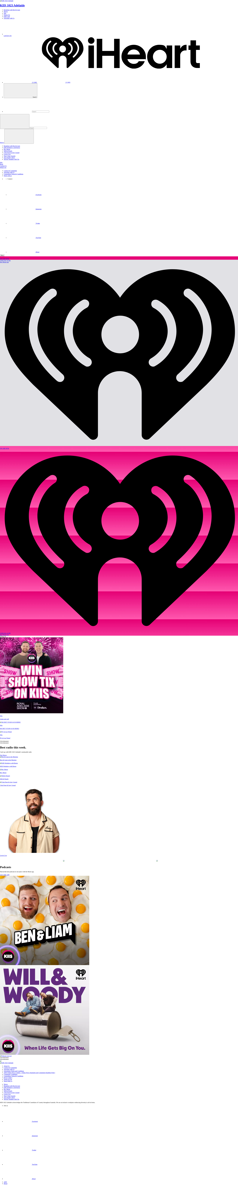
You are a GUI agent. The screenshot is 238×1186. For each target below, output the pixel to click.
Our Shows (3, 755)
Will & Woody (8, 151)
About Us (6, 1066)
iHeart (5, 1183)
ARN (5, 1182)
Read (1, 164)
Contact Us (3, 166)
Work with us (8, 176)
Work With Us (8, 1081)
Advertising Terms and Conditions (14, 1071)
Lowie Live (7, 154)
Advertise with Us (9, 18)
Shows (6, 11)
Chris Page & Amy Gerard (11, 152)
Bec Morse (7, 149)
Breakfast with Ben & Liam (12, 10)
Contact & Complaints (10, 171)
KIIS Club (7, 16)
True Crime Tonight (9, 156)
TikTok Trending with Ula (11, 159)
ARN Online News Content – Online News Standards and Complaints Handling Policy (29, 1072)
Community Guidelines (10, 1074)
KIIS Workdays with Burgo (12, 147)
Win (5, 13)
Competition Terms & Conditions (13, 174)
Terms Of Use (8, 1079)
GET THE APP (4, 875)
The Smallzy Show (9, 157)
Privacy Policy (8, 1078)
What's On (7, 15)
